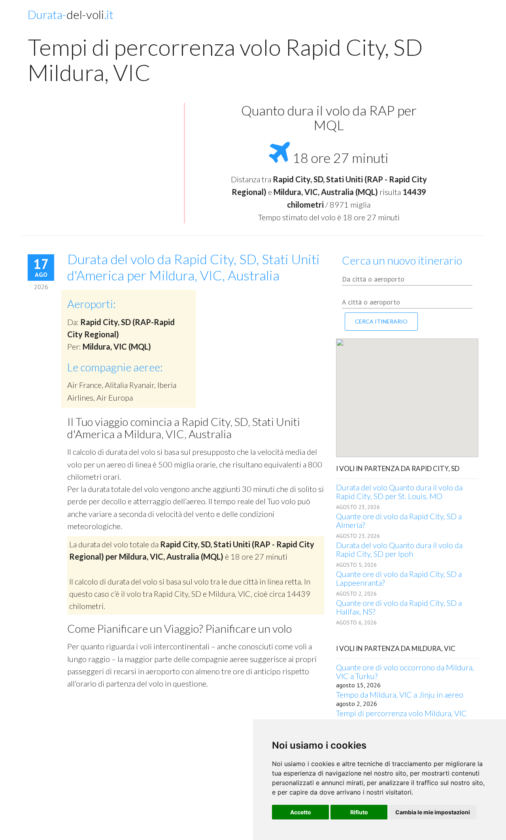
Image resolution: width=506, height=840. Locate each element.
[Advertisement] (103, 160)
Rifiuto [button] (359, 812)
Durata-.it (70, 14)
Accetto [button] (300, 812)
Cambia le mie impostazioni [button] (432, 812)
